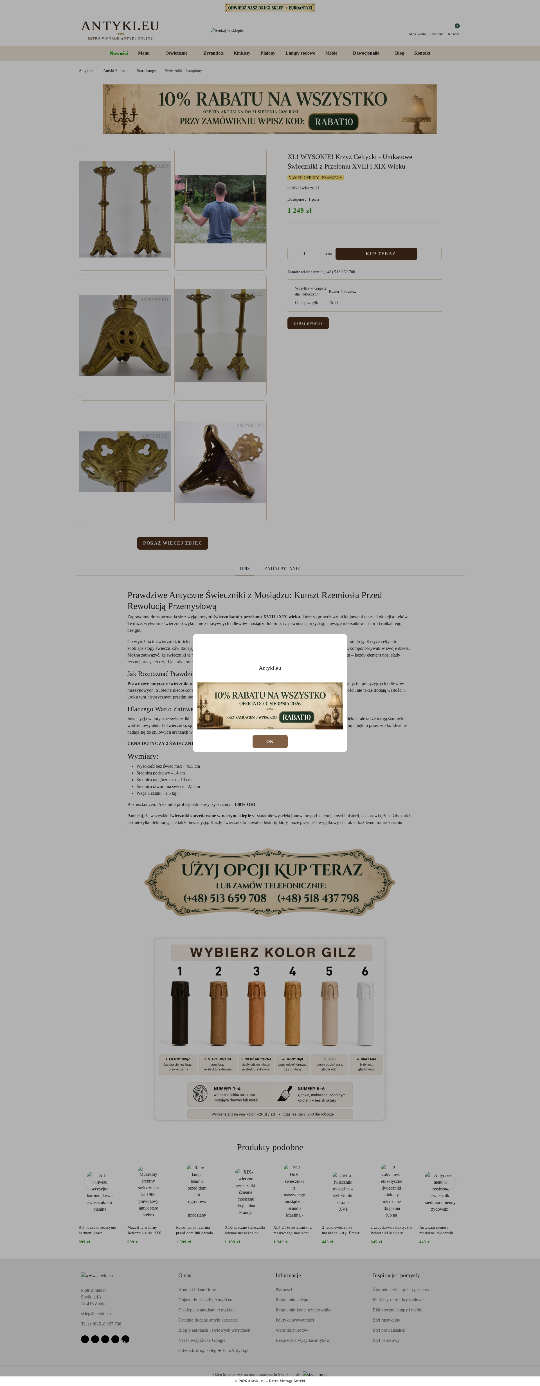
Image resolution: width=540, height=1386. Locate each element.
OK (270, 741)
